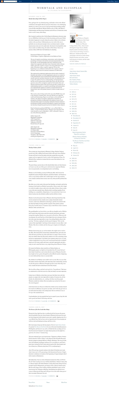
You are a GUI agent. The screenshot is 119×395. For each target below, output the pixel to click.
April (74, 148)
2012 (73, 101)
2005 (73, 161)
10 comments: (52, 301)
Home (48, 382)
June (74, 130)
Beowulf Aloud (73, 77)
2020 (73, 92)
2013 (73, 99)
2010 (73, 106)
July (74, 128)
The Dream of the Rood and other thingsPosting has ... (81, 141)
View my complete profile (78, 63)
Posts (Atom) (39, 386)
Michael (80, 35)
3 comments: (52, 139)
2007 (73, 113)
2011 (73, 104)
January (75, 155)
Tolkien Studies (74, 84)
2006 (73, 158)
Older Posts (64, 382)
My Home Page (73, 73)
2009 (73, 109)
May (74, 145)
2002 (73, 168)
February (75, 153)
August (75, 125)
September (76, 123)
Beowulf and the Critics (76, 82)
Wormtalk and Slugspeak (59, 7)
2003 (73, 165)
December (75, 115)
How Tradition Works (75, 79)
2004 (73, 163)
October (75, 120)
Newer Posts (32, 382)
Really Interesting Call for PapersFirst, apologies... (79, 133)
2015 (73, 94)
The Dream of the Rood (40, 327)
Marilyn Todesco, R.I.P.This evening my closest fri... (80, 137)
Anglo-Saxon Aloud (60, 325)
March (75, 150)
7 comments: (51, 376)
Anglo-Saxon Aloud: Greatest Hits (78, 71)
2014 (73, 96)
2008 (73, 111)
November (76, 118)
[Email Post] (57, 139)
